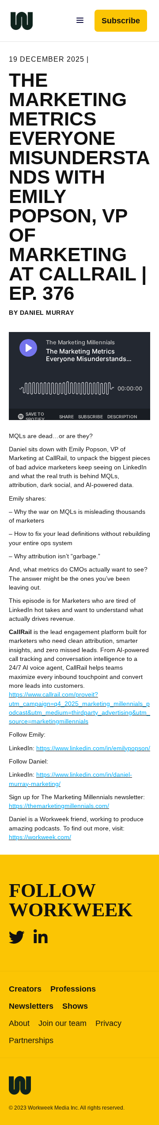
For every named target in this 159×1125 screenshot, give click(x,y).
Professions (73, 989)
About (19, 1023)
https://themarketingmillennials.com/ (59, 805)
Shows (75, 1006)
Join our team (62, 1023)
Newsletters (31, 1006)
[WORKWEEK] (16, 20)
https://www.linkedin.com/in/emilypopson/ (93, 748)
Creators (25, 989)
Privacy (108, 1023)
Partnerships (31, 1040)
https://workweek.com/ (40, 837)
